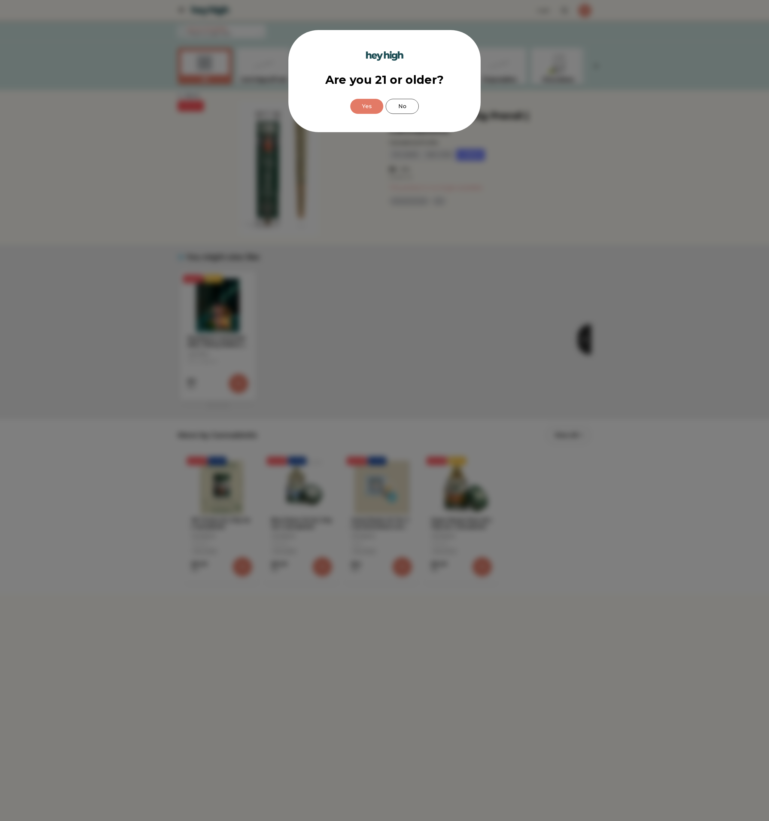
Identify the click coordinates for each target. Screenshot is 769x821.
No (402, 106)
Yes (367, 106)
